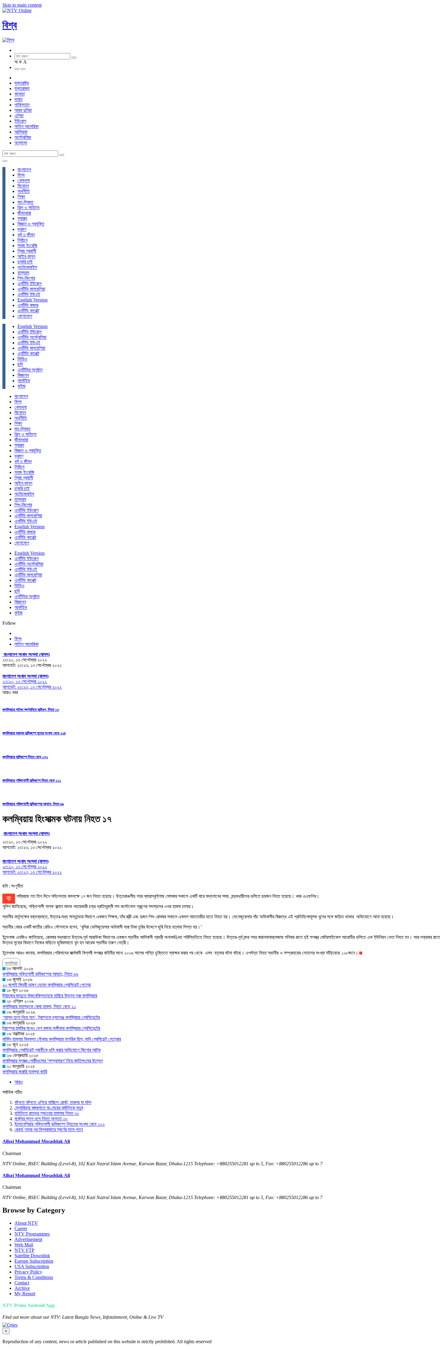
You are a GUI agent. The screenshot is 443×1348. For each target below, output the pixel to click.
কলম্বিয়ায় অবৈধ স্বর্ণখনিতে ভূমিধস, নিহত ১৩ (30, 709)
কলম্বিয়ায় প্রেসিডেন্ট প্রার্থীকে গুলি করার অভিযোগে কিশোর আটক (51, 1050)
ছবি (20, 364)
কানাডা (19, 93)
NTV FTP (24, 1250)
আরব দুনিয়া (23, 110)
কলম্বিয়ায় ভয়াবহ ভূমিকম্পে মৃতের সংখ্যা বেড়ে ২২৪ (34, 733)
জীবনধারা (24, 213)
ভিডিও (22, 358)
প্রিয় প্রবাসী (26, 251)
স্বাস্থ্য (22, 218)
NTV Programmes (32, 1233)
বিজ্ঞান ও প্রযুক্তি (30, 223)
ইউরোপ (20, 121)
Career (20, 1228)
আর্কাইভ (23, 380)
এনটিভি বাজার (27, 305)
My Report (24, 1293)
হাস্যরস (23, 272)
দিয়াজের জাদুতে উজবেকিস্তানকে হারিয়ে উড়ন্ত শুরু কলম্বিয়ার (49, 995)
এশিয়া (19, 115)
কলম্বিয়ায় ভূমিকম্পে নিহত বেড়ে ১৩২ (25, 757)
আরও (18, 1081)
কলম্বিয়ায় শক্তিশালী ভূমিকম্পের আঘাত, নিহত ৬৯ (33, 804)
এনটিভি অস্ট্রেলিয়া (31, 337)
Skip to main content (22, 5)
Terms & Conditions (33, 1277)
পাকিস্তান (22, 104)
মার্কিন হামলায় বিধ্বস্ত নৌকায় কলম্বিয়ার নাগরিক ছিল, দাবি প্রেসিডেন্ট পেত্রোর (61, 1039)
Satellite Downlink (32, 1255)
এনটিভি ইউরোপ (29, 283)
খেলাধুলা (23, 180)
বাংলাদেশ (24, 169)
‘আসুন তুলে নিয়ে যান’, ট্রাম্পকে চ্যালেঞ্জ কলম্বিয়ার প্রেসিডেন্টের (51, 1017)
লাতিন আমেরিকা (26, 126)
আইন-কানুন (26, 256)
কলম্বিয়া (11, 963)
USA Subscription (31, 1266)
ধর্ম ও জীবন (26, 234)
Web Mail (23, 1244)
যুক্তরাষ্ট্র (21, 83)
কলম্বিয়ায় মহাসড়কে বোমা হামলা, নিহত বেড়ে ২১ (39, 1006)
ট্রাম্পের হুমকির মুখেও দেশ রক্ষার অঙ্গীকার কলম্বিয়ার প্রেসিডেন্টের (51, 1028)
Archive (22, 1288)
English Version (32, 299)
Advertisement (28, 1239)
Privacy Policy (28, 1271)
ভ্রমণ (21, 229)
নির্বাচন (22, 240)
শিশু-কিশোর (26, 278)
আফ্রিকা (20, 131)
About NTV (26, 1223)
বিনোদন (23, 185)
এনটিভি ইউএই (28, 294)
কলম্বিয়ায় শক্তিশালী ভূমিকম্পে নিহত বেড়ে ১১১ (31, 780)
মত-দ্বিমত (25, 202)
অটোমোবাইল (27, 267)
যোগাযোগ (24, 316)
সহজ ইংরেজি (27, 245)
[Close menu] (4, 161)
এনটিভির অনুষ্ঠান (29, 369)
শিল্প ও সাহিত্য (28, 207)
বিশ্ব (9, 25)
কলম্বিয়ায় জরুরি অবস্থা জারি (24, 1071)
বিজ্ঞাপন (23, 375)
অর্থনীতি (23, 191)
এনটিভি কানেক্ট (28, 310)
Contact (21, 1282)
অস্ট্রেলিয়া (22, 137)
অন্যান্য (20, 142)
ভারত (18, 99)
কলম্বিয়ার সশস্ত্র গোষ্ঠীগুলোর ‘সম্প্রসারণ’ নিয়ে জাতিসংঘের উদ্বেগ (52, 1060)
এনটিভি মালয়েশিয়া (31, 289)
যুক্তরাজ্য (22, 88)
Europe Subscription (33, 1261)
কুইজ (21, 386)
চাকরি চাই (25, 261)
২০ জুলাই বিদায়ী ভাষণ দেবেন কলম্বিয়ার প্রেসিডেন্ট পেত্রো (46, 984)
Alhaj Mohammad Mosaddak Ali (36, 1141)
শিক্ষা (21, 196)
